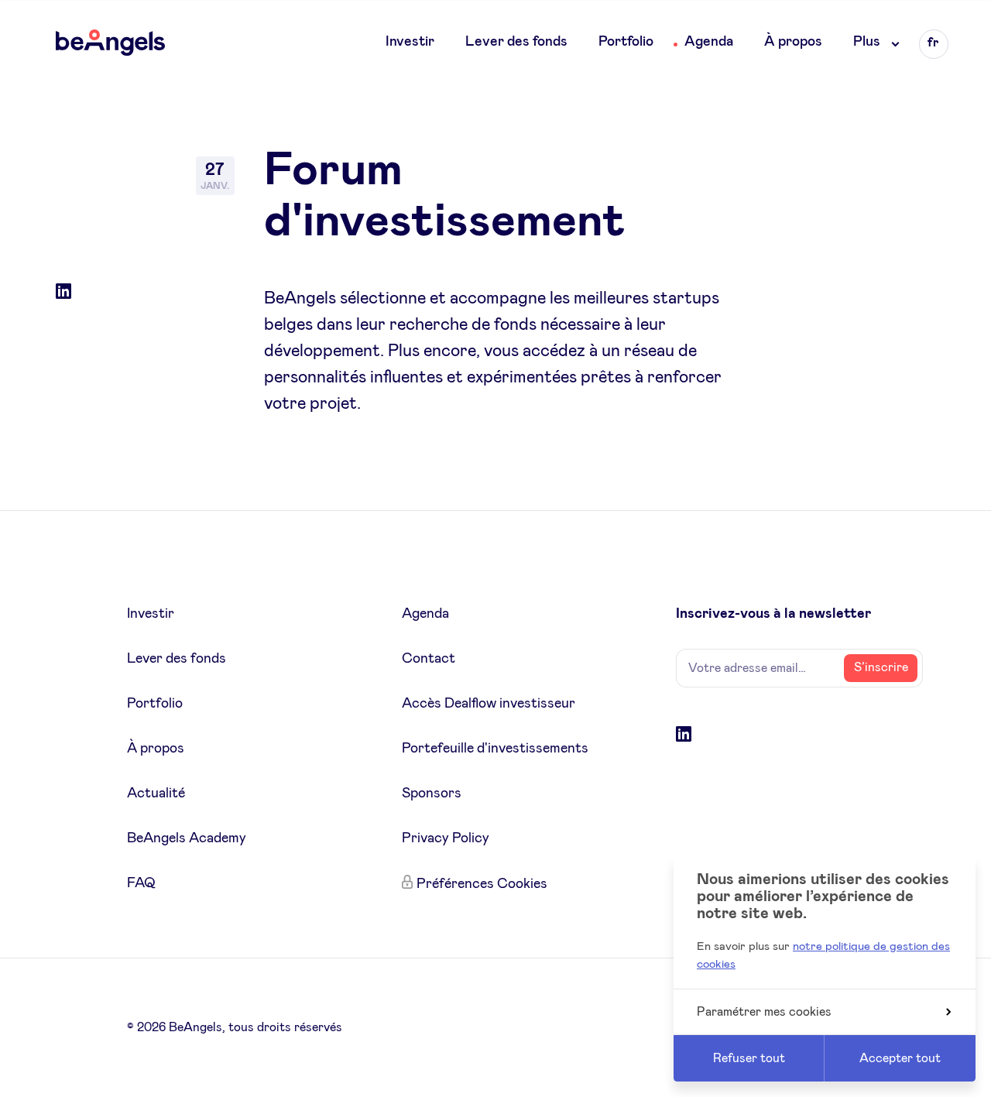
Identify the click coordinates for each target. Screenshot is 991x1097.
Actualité (156, 793)
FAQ (141, 883)
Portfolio (625, 42)
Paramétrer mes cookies (764, 1012)
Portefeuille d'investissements (495, 749)
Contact (428, 659)
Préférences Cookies (482, 884)
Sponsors (431, 793)
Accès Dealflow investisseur (488, 704)
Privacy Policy (445, 838)
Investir (410, 42)
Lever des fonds (516, 42)
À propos (793, 42)
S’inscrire (881, 667)
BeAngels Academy (186, 838)
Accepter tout (900, 1058)
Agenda (708, 42)
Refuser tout (749, 1058)
